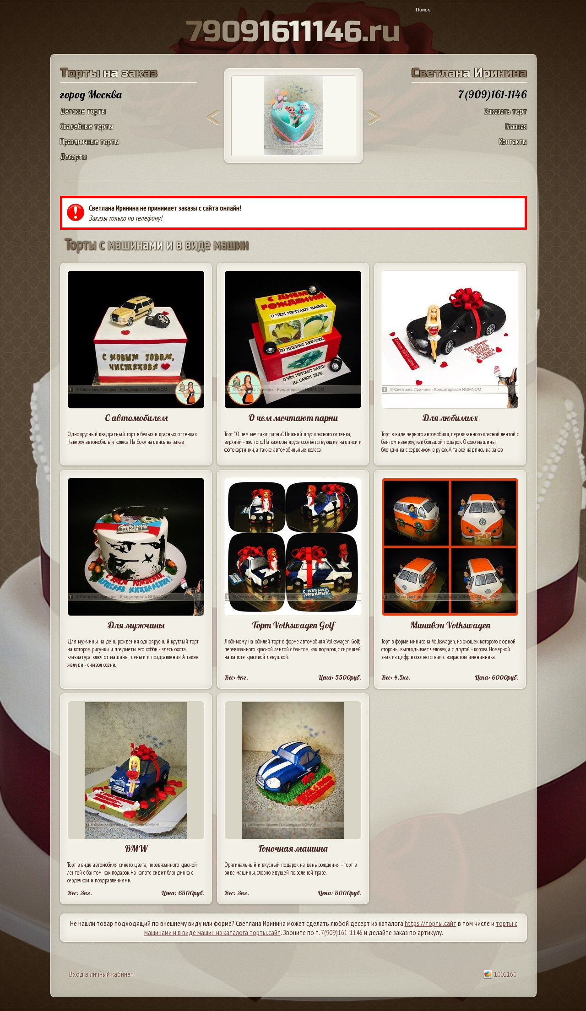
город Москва (91, 94)
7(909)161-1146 (342, 932)
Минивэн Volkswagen (450, 625)
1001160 (504, 974)
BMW (136, 848)
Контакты (513, 141)
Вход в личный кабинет (101, 974)
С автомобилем (136, 417)
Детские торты (83, 111)
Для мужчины (136, 625)
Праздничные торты (89, 141)
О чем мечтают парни (293, 417)
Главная (516, 126)
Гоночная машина (293, 848)
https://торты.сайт (430, 923)
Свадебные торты (86, 126)
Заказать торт (505, 111)
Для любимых (450, 417)
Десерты (73, 156)
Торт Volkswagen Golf (293, 625)
